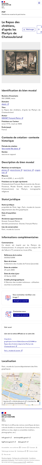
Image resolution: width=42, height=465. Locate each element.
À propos (32, 447)
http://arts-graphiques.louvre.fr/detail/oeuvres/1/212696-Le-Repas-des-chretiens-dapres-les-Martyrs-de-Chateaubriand (20, 343)
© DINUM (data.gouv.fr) (18, 401)
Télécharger (30, 29)
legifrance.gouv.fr (8, 442)
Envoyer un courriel (21, 301)
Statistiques (20, 451)
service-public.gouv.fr (21, 438)
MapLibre (6, 401)
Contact (24, 447)
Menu (39, 3)
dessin (4, 104)
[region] (21, 389)
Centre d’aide (33, 451)
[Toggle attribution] (38, 401)
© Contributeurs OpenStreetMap (15, 403)
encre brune (15, 170)
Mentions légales (6, 458)
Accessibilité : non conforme (10, 447)
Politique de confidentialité (20, 458)
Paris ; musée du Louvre (12, 350)
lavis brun (27, 170)
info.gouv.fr (6, 438)
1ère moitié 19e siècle (10, 148)
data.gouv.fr (22, 442)
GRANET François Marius (11, 118)
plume (4, 170)
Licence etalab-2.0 (18, 462)
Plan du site (7, 454)
